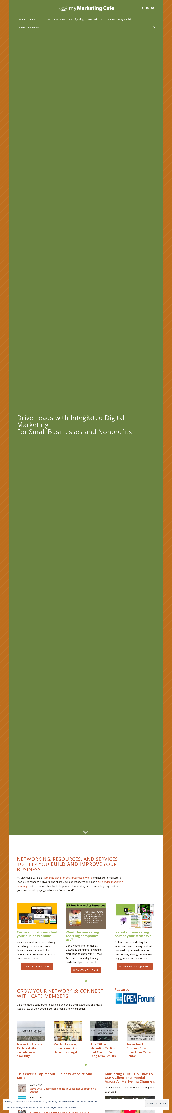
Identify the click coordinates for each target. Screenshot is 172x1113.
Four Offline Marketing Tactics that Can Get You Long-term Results (103, 1050)
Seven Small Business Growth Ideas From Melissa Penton (140, 1050)
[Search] (153, 27)
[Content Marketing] (134, 916)
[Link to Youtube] (152, 7)
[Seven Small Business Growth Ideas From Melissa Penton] (141, 1031)
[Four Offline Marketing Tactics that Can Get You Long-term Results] (104, 1031)
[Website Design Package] (37, 916)
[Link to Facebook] (142, 7)
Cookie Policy (69, 1107)
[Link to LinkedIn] (147, 7)
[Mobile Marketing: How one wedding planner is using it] (68, 1031)
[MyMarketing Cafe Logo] (86, 7)
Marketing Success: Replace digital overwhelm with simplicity (30, 1050)
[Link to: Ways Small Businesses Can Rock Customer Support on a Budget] (22, 1088)
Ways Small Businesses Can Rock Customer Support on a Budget (63, 1090)
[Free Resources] (86, 916)
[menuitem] (22, 19)
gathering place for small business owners (67, 877)
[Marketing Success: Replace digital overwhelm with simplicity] (31, 1031)
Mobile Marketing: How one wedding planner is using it (66, 1048)
